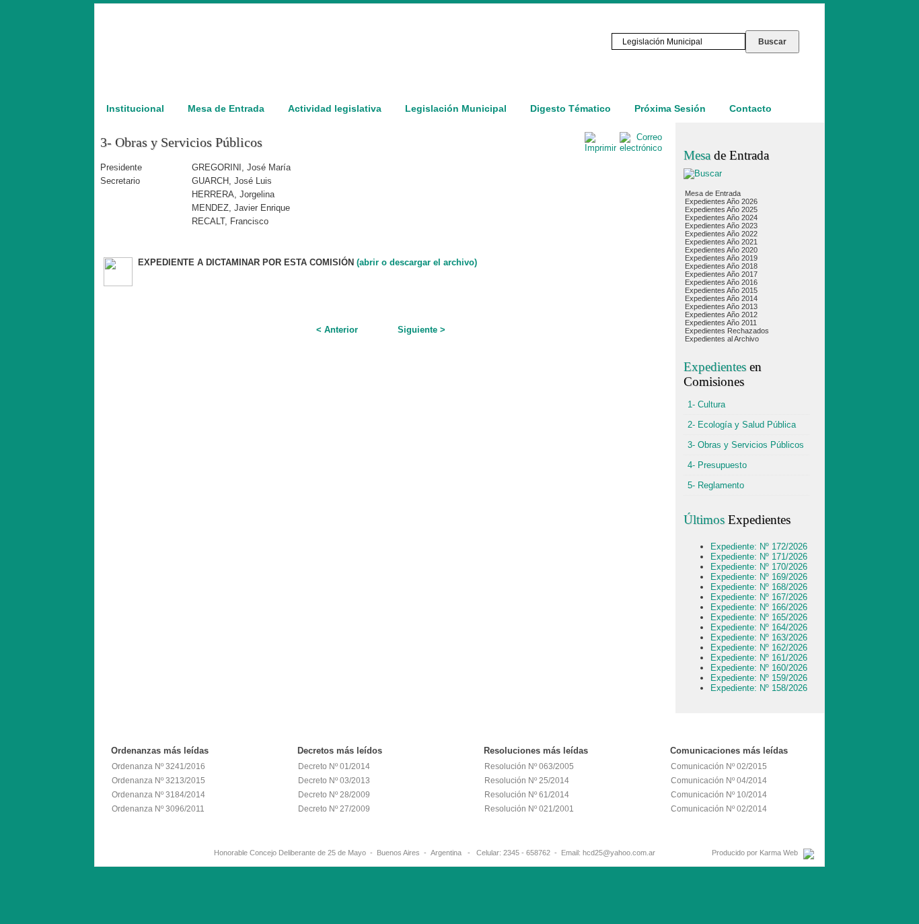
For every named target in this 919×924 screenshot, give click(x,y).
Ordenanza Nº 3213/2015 (158, 780)
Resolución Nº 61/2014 (526, 794)
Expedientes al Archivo (722, 339)
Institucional (135, 108)
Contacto (750, 108)
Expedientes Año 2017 (721, 274)
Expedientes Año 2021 (721, 242)
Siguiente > (421, 330)
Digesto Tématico (570, 108)
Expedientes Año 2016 (721, 282)
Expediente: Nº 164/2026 (758, 627)
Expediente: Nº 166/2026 (758, 607)
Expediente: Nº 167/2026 (758, 597)
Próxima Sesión (670, 108)
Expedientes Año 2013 (721, 306)
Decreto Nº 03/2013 (334, 780)
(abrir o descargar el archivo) (417, 262)
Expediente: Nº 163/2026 (758, 637)
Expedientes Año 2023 (721, 226)
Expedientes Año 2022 (721, 234)
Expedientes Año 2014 (721, 298)
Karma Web (779, 853)
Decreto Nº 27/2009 (334, 809)
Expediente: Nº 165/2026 (758, 617)
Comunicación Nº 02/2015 (719, 766)
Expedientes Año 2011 (721, 323)
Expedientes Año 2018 (721, 266)
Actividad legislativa (334, 108)
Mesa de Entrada (226, 108)
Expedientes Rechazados (727, 331)
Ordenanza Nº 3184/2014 (158, 794)
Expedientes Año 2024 (721, 217)
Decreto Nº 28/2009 (334, 794)
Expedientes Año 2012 (721, 314)
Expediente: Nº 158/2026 (758, 688)
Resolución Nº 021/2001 (529, 809)
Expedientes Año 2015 (721, 290)
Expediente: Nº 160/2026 (758, 668)
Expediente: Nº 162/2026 (758, 647)
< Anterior (337, 330)
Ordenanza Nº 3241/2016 (158, 766)
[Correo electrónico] (641, 148)
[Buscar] (703, 173)
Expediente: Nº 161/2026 (758, 658)
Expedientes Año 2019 (721, 258)
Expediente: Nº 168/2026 (758, 587)
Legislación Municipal (456, 108)
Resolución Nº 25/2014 (526, 780)
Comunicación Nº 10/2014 (719, 794)
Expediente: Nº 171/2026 (758, 557)
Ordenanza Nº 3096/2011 (158, 809)
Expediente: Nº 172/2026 (758, 546)
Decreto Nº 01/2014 (334, 766)
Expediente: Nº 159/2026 (758, 678)
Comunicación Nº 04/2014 (719, 780)
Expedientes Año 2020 (721, 250)
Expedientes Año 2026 (721, 201)
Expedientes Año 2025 (721, 209)
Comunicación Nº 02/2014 (719, 809)
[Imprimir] (600, 148)
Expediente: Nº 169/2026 (758, 577)
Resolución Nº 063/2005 (529, 766)
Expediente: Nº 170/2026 (758, 567)
